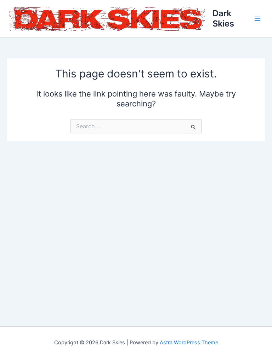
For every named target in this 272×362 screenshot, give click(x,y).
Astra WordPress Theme (189, 342)
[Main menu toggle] (257, 18)
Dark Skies (223, 18)
